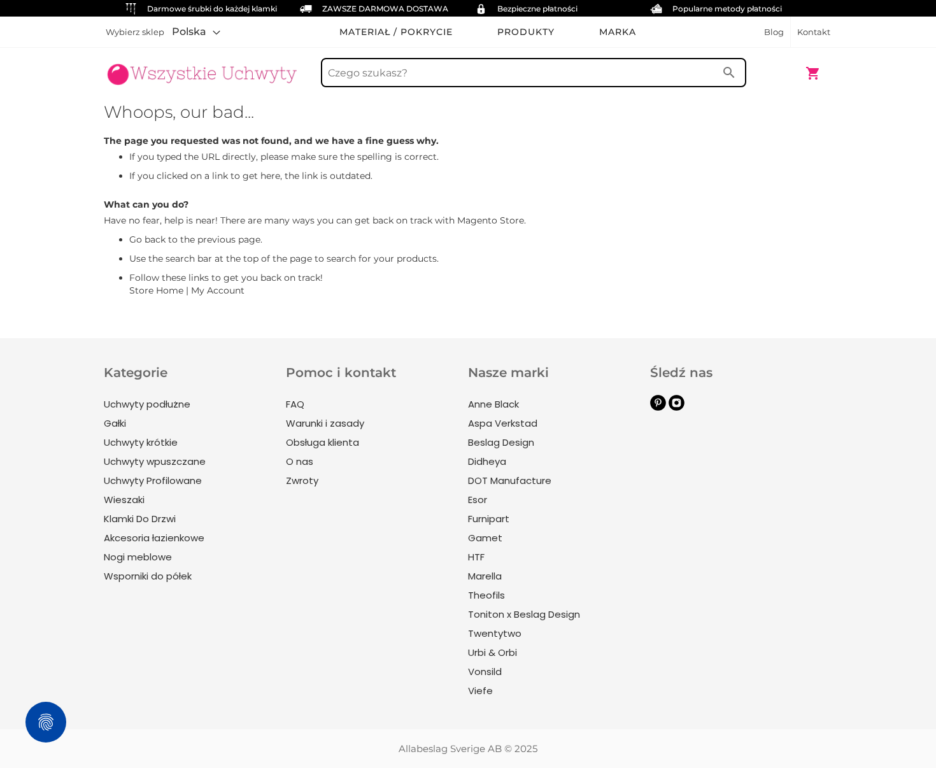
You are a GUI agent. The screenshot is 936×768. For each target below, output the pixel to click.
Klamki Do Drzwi (140, 518)
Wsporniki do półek (148, 576)
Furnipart (488, 518)
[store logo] (201, 67)
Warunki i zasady (325, 423)
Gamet (485, 537)
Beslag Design (501, 442)
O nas (299, 461)
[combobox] (533, 72)
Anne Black (493, 404)
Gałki (115, 423)
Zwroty (302, 480)
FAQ (295, 404)
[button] (196, 32)
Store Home (156, 290)
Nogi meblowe (138, 557)
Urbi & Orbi (492, 652)
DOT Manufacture (509, 480)
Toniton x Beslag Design (524, 614)
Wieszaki (124, 499)
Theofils (486, 595)
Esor (477, 499)
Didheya (487, 461)
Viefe (480, 690)
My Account (218, 290)
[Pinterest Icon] (658, 407)
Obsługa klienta (322, 442)
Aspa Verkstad (502, 423)
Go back (147, 239)
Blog (774, 32)
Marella (485, 576)
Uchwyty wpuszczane (155, 461)
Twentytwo (494, 633)
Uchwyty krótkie (141, 442)
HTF (476, 557)
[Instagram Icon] (676, 407)
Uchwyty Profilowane (153, 480)
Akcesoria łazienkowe (154, 537)
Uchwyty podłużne (147, 404)
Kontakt (813, 32)
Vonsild (485, 671)
